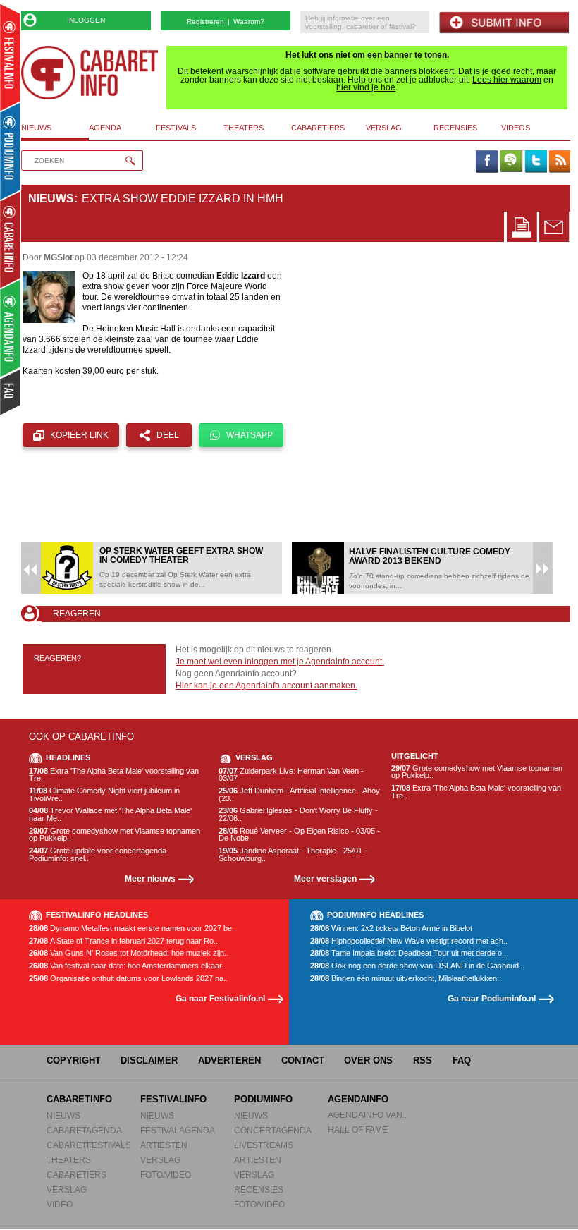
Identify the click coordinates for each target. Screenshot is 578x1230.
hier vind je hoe (365, 87)
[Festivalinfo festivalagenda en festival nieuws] (10, 57)
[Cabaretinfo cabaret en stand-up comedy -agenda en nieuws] (10, 239)
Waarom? (248, 21)
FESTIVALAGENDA (177, 1130)
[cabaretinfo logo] (90, 72)
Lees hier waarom (506, 79)
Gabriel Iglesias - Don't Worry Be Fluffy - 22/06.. (298, 814)
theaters (243, 127)
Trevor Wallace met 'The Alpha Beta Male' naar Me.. (110, 814)
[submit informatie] (504, 23)
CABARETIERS (76, 1174)
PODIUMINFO (263, 1099)
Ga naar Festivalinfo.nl (220, 998)
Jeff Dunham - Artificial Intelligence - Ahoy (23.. (299, 794)
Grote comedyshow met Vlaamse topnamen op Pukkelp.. (114, 834)
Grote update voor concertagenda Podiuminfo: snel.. (97, 854)
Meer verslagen (325, 878)
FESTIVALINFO (173, 1099)
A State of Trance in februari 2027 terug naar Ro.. (123, 941)
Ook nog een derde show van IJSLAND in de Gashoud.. (416, 966)
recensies (455, 127)
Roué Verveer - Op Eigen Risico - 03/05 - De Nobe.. (299, 834)
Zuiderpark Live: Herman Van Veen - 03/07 (291, 774)
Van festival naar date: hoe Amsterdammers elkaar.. (127, 966)
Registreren (205, 21)
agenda (105, 127)
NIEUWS (63, 1115)
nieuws (36, 127)
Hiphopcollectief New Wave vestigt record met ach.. (409, 941)
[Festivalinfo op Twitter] (535, 162)
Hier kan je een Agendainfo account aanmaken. (266, 685)
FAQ (462, 1060)
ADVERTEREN (229, 1060)
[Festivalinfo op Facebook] (486, 162)
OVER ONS (368, 1060)
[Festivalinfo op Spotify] (511, 162)
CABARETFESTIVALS (89, 1145)
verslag (384, 127)
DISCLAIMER (149, 1060)
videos (515, 127)
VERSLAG (67, 1189)
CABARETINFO (79, 1099)
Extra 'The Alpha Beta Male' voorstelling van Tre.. (114, 774)
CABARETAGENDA (84, 1130)
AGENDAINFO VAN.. (367, 1114)
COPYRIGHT (74, 1060)
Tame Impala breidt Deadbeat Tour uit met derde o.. (408, 953)
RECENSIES (258, 1189)
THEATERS (69, 1159)
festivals (176, 127)
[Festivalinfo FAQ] (11, 392)
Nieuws (51, 199)
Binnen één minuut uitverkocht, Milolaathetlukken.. (405, 978)
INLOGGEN (86, 20)
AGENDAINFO (358, 1099)
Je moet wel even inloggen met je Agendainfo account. (280, 661)
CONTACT (302, 1060)
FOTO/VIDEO (165, 1174)
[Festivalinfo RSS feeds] (560, 162)
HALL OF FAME (358, 1129)
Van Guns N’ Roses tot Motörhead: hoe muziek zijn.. (128, 953)
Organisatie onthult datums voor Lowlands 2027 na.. (128, 978)
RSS (422, 1060)
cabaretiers (318, 127)
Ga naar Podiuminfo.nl (492, 998)
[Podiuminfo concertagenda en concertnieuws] (11, 151)
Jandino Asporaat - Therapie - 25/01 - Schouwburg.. (293, 854)
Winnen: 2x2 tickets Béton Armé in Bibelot (391, 928)
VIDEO (60, 1204)
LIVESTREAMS (263, 1145)
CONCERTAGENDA (273, 1130)
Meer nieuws (150, 878)
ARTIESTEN (163, 1145)
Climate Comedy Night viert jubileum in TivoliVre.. (104, 794)
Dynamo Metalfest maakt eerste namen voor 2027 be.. (132, 928)
